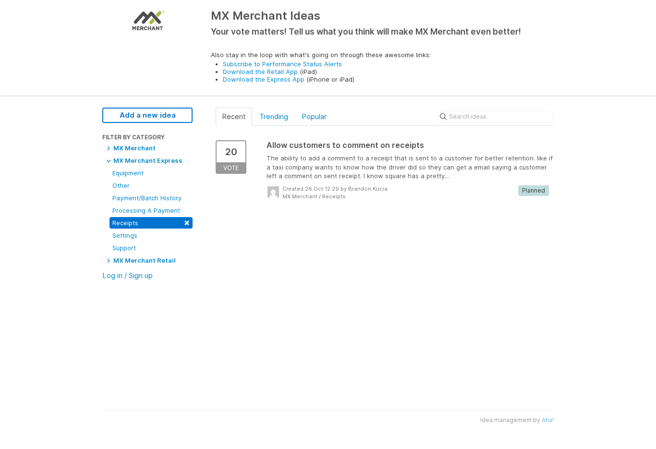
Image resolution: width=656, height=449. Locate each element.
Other (121, 185)
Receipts (151, 222)
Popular (314, 116)
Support (124, 248)
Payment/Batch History (147, 198)
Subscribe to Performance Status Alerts (282, 64)
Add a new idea (148, 115)
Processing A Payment (146, 210)
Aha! (548, 420)
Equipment (128, 173)
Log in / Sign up (127, 275)
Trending (273, 116)
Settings (124, 235)
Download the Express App (263, 79)
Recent (234, 116)
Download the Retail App (260, 71)
